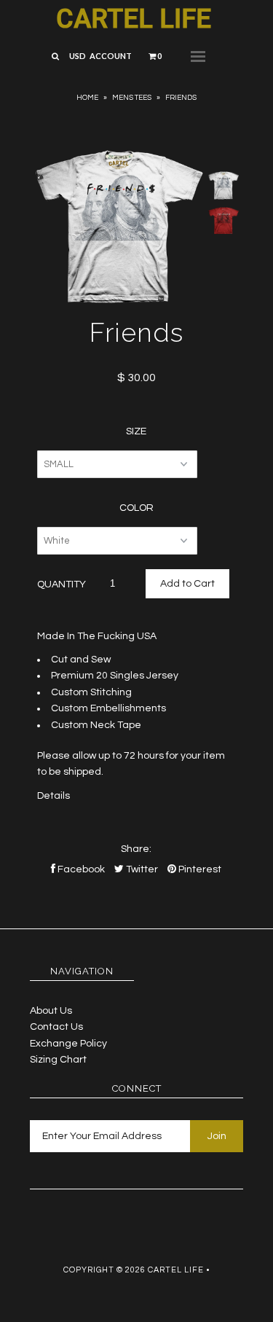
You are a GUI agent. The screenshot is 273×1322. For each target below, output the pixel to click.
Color (136, 508)
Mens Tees (131, 97)
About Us (51, 1011)
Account (111, 55)
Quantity (61, 584)
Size (136, 431)
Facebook (80, 869)
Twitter (141, 869)
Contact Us (56, 1027)
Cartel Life (133, 19)
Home (87, 97)
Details (53, 796)
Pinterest (198, 869)
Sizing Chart (58, 1060)
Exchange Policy (68, 1044)
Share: (136, 849)
